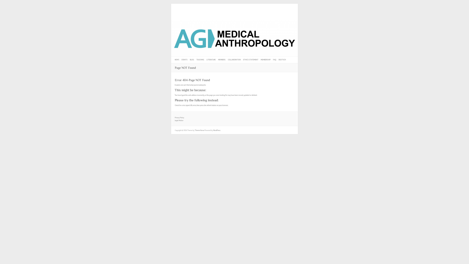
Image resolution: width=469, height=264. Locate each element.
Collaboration (234, 60)
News (177, 60)
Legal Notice (179, 120)
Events (184, 60)
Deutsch (282, 60)
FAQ (274, 60)
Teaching (200, 60)
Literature (211, 60)
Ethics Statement (250, 60)
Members (221, 60)
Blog (192, 60)
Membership (266, 60)
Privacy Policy (179, 118)
